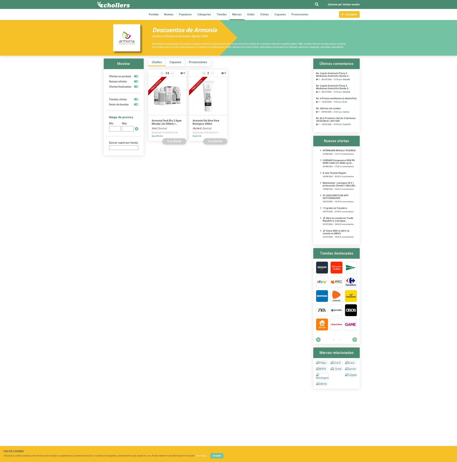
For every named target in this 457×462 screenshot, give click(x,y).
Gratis (251, 14)
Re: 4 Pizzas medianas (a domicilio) (336, 98)
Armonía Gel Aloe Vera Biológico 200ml (206, 122)
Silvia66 (346, 79)
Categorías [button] (204, 14)
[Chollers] (113, 4)
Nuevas (168, 14)
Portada (154, 14)
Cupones (280, 14)
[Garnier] (351, 369)
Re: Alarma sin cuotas (328, 108)
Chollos (157, 62)
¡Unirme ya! (335, 4)
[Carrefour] (351, 282)
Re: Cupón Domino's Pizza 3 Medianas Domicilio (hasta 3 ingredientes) (332, 74)
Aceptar (217, 456)
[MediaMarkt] (336, 324)
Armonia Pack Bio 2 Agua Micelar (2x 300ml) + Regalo (167, 122)
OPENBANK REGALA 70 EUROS (339, 150)
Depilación (197, 136)
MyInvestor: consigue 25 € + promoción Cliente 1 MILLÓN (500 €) (339, 184)
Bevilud (162, 128)
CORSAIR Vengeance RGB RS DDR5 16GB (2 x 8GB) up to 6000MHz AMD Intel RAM (339, 161)
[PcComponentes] (336, 282)
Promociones (299, 14)
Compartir (351, 14)
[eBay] (322, 282)
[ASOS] (351, 310)
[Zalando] (336, 296)
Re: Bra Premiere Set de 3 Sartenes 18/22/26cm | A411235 (336, 119)
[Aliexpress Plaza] (336, 267)
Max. (124, 123)
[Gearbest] (351, 296)
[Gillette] (322, 384)
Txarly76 (346, 124)
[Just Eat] (322, 324)
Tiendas (222, 14)
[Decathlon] (322, 296)
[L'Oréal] (336, 369)
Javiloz (346, 112)
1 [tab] (334, 339)
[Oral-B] (336, 363)
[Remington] (322, 376)
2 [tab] (339, 339)
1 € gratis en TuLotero (335, 208)
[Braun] (351, 363)
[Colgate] (351, 376)
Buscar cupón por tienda (123, 142)
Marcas (237, 14)
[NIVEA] (322, 369)
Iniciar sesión (351, 4)
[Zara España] (322, 310)
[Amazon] (322, 267)
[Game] (350, 324)
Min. (111, 123)
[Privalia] (336, 310)
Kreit (345, 102)
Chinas (264, 14)
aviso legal (200, 456)
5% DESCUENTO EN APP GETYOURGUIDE (336, 196)
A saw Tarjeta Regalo (334, 173)
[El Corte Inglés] (351, 267)
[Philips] (322, 363)
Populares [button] (185, 14)
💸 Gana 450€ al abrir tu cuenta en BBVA (336, 232)
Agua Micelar (157, 136)
